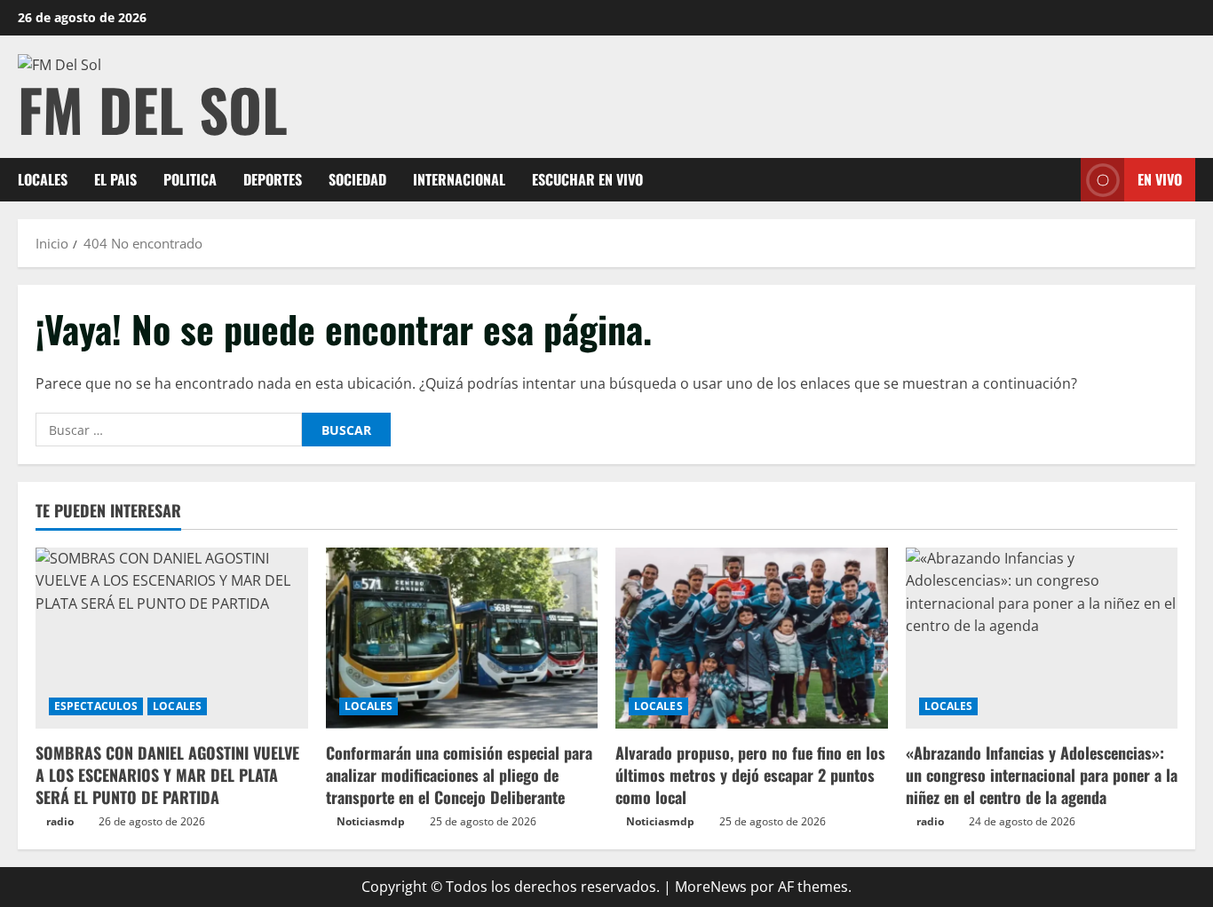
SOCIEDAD (357, 179)
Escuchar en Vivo (587, 179)
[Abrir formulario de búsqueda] (1062, 179)
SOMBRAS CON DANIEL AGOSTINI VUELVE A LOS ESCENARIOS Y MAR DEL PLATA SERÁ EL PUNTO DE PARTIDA (167, 774)
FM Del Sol (153, 109)
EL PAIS (115, 179)
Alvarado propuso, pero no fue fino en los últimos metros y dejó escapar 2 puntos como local (750, 774)
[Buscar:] (169, 429)
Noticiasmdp (371, 821)
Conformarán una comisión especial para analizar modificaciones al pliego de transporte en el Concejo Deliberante (459, 774)
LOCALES (42, 179)
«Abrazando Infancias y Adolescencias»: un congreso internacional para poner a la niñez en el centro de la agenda (1041, 774)
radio (60, 821)
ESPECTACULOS (96, 706)
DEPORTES (272, 179)
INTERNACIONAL (459, 179)
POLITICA (190, 179)
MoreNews (711, 886)
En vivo (1160, 179)
